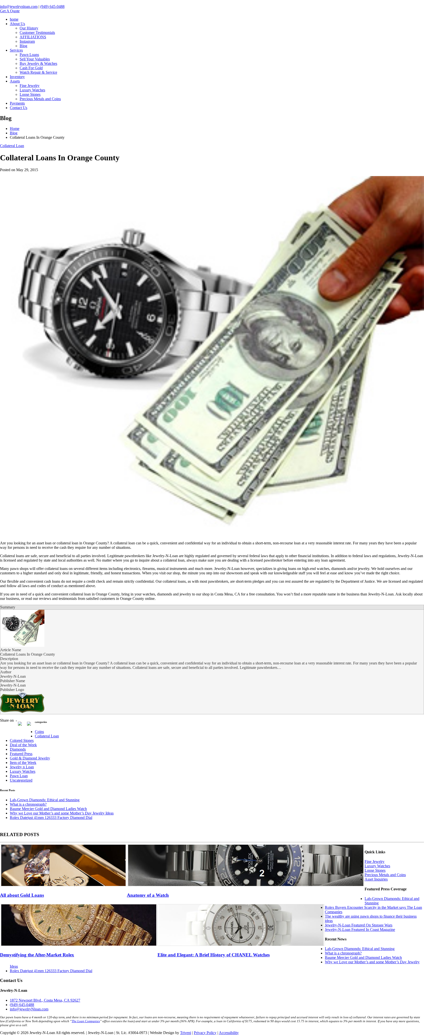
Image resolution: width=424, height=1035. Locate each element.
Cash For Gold (31, 68)
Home (14, 128)
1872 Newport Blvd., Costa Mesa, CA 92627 (45, 1000)
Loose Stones (30, 94)
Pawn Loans (29, 55)
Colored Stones (22, 740)
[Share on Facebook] (22, 726)
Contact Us (18, 108)
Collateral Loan (12, 146)
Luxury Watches (32, 90)
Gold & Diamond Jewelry (30, 758)
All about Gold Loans (22, 895)
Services (16, 50)
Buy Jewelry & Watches (38, 63)
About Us (17, 24)
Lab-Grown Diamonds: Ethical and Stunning (45, 800)
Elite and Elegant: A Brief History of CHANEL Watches (214, 954)
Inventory (17, 77)
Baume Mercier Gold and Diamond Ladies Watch (48, 809)
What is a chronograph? (28, 804)
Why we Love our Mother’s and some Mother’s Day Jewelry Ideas (62, 813)
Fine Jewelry (30, 85)
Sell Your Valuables (35, 59)
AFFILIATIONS (33, 37)
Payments (17, 103)
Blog (23, 46)
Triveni (185, 1033)
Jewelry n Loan (22, 767)
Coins (39, 732)
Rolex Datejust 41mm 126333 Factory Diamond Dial (51, 817)
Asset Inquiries (376, 879)
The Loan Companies (86, 1021)
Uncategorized (21, 780)
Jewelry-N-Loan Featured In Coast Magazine (360, 929)
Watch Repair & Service (38, 72)
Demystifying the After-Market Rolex (37, 954)
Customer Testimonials (37, 32)
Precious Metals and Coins (40, 99)
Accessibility (229, 1033)
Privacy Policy (205, 1033)
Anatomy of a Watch (148, 895)
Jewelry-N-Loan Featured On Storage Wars (358, 925)
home (14, 19)
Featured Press (21, 754)
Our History (29, 28)
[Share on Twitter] (31, 726)
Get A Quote (10, 11)
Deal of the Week (23, 745)
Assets (15, 81)
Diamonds (18, 749)
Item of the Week (23, 762)
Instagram (27, 41)
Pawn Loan (19, 776)
